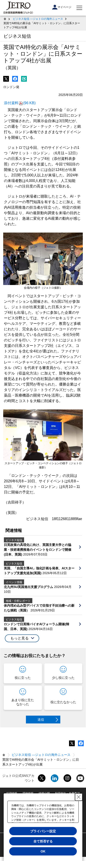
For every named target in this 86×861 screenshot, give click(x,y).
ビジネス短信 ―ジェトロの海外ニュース (38, 18)
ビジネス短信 (17, 36)
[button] (22, 638)
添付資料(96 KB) (20, 103)
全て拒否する (43, 841)
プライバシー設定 (43, 831)
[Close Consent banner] (78, 797)
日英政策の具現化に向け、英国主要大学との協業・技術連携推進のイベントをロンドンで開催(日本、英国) (37, 549)
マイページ (64, 7)
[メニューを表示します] (79, 7)
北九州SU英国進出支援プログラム (29, 587)
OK (43, 851)
